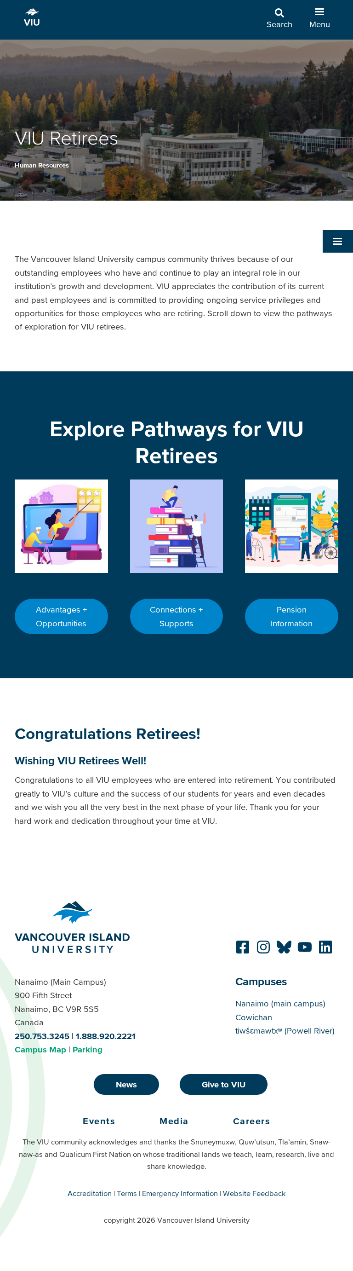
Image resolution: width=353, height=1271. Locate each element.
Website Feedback (254, 1193)
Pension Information (292, 616)
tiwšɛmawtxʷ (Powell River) (285, 1030)
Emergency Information (180, 1193)
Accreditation (90, 1193)
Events (99, 1121)
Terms (127, 1193)
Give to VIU (223, 1084)
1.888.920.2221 (106, 1036)
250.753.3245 (42, 1036)
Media (174, 1121)
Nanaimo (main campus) (280, 1003)
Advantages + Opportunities (61, 616)
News (126, 1084)
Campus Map (40, 1049)
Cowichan (253, 1017)
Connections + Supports (176, 616)
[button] (338, 241)
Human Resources (42, 165)
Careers (252, 1121)
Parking (87, 1049)
